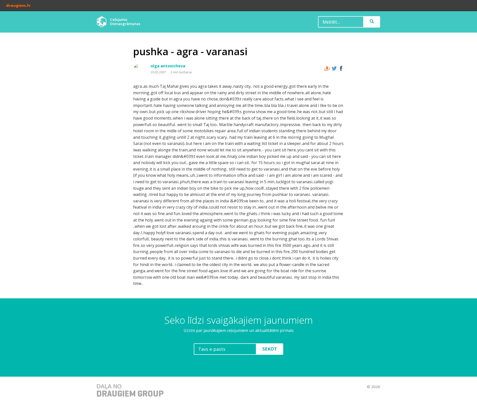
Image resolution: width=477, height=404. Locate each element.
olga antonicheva (168, 66)
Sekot (269, 349)
